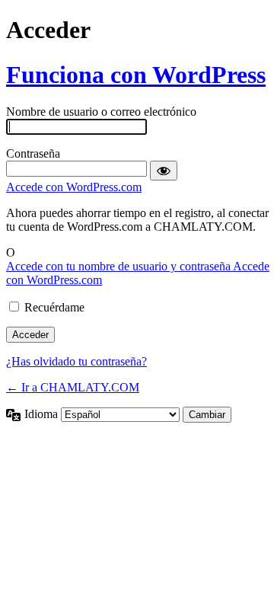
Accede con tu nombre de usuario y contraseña (119, 266)
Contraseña (33, 153)
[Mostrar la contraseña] (163, 170)
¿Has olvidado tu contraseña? (76, 361)
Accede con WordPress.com (74, 186)
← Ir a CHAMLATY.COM (72, 387)
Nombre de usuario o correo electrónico (101, 111)
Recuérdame (54, 307)
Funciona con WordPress (136, 74)
